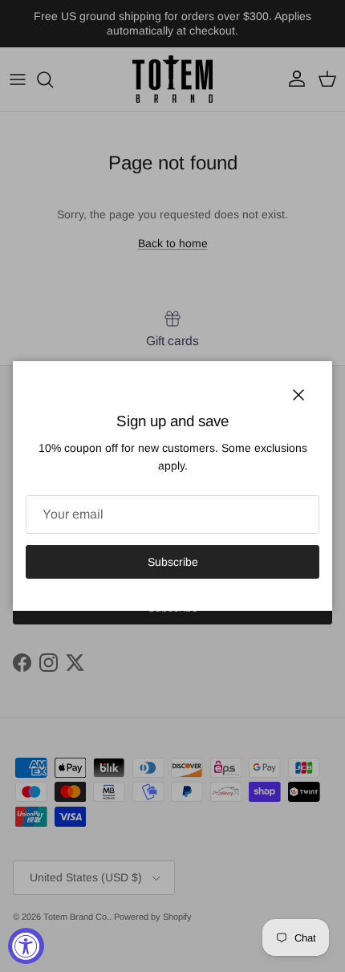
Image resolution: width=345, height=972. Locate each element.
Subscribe (173, 561)
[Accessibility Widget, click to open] (26, 946)
